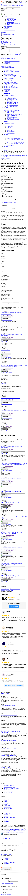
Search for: (3, 8)
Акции (13, 58)
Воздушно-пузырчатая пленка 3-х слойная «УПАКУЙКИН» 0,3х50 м (11, 335)
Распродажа (8, 58)
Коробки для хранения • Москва (9, 740)
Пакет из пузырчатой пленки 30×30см (10, 398)
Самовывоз (12, 39)
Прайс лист (6, 27)
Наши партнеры (11, 20)
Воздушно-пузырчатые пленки (11, 788)
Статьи (8, 24)
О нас (5, 16)
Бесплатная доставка (6, 66)
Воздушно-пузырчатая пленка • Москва (11, 721)
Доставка (5, 39)
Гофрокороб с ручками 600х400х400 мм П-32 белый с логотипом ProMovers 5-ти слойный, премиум (14, 464)
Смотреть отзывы (5, 158)
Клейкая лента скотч (9, 791)
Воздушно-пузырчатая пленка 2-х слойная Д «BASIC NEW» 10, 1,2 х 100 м (12, 548)
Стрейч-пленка (7, 789)
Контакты (3, 32)
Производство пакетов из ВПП (11, 61)
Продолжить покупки (7, 883)
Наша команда (10, 22)
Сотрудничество (8, 26)
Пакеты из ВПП (8, 792)
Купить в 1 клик (12, 202)
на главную (14, 886)
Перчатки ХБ (4, 424)
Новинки (6, 801)
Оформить (9, 894)
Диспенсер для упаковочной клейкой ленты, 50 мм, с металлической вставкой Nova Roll (14, 366)
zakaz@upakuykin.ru (6, 42)
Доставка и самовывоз (9, 30)
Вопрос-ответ (10, 18)
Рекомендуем (7, 804)
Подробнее (3, 383)
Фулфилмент (7, 62)
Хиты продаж (7, 803)
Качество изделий (11, 19)
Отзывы (6, 28)
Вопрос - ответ (7, 807)
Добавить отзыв (5, 693)
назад (7, 886)
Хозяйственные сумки (9, 787)
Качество (6, 816)
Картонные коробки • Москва (8, 748)
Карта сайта (7, 822)
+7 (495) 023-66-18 (15, 54)
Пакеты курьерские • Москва (8, 705)
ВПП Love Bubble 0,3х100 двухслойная (11, 491)
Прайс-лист (6, 63)
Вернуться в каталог (13, 881)
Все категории (10, 67)
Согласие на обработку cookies (8, 830)
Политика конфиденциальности (17, 829)
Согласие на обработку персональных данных (12, 832)
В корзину (5, 202)
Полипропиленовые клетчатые (8, 755)
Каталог (3, 58)
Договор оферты (21, 830)
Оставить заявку (5, 384)
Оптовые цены (9, 315)
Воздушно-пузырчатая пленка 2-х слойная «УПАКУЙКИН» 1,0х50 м (11, 447)
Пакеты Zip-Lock (8, 793)
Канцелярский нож (5, 350)
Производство (7, 798)
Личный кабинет (5, 41)
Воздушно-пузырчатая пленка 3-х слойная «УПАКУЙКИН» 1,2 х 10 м (11, 563)
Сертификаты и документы (14, 23)
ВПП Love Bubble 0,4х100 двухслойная (11, 502)
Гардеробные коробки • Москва (9, 715)
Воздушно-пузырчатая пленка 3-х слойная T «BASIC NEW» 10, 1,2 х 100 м (12, 533)
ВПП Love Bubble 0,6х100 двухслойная (11, 575)
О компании (7, 813)
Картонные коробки (6, 767)
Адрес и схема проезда (8, 34)
